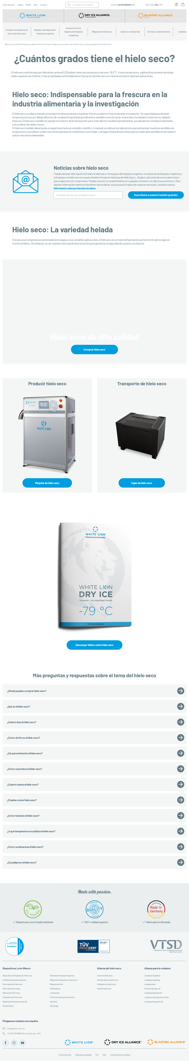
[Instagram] (14, 1043)
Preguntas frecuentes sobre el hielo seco (67, 44)
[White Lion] (33, 16)
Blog (35, 5)
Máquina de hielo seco (102, 31)
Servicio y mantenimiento (158, 31)
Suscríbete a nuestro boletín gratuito (156, 195)
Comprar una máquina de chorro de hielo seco (16, 32)
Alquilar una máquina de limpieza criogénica (45, 32)
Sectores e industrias (130, 31)
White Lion (9, 44)
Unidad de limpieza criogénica (25, 44)
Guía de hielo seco (45, 44)
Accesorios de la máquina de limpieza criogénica (73, 31)
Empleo (20, 5)
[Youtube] (22, 1043)
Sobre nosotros (9, 5)
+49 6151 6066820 (124, 5)
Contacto (43, 5)
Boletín (28, 5)
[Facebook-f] (5, 1043)
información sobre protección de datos (75, 188)
